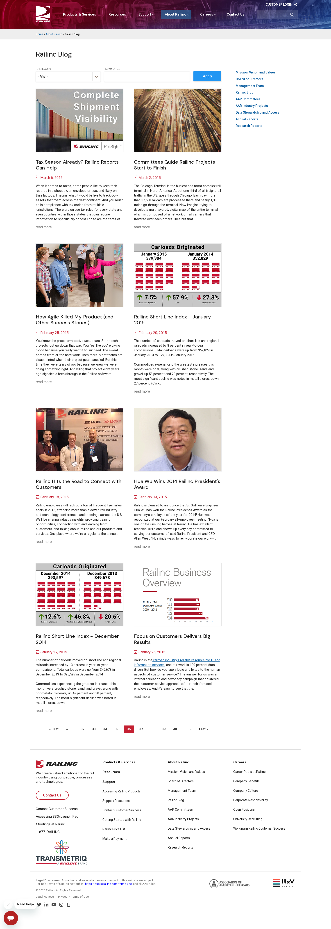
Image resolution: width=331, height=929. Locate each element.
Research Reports (249, 126)
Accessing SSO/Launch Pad (57, 817)
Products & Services (79, 14)
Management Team (250, 86)
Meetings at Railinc (50, 824)
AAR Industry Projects (252, 106)
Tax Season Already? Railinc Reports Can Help (77, 165)
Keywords (112, 69)
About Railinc (175, 14)
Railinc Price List (113, 829)
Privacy (62, 896)
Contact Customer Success (57, 809)
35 (117, 729)
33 (95, 729)
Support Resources (116, 801)
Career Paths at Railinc (249, 771)
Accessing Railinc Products (121, 791)
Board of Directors (249, 79)
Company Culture (245, 790)
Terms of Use (80, 896)
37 (142, 729)
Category (43, 69)
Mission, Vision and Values (256, 72)
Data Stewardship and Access (257, 112)
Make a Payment (114, 838)
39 (165, 729)
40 (176, 729)
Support (144, 14)
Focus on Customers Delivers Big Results (172, 639)
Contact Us (235, 14)
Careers (206, 14)
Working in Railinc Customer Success (259, 828)
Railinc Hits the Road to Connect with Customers (78, 484)
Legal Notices (45, 896)
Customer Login (279, 4)
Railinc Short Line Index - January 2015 (172, 319)
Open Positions (244, 809)
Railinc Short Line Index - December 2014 (77, 639)
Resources (117, 14)
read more (44, 227)
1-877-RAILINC (48, 832)
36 (130, 730)
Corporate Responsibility (250, 800)
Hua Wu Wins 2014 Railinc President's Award (177, 484)
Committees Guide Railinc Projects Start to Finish (174, 165)
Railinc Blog (245, 92)
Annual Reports (247, 119)
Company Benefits (246, 781)
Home (39, 34)
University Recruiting (247, 819)
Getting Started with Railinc (121, 819)
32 (84, 729)
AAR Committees (248, 99)
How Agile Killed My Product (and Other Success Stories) (74, 319)
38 (153, 729)
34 (106, 729)
